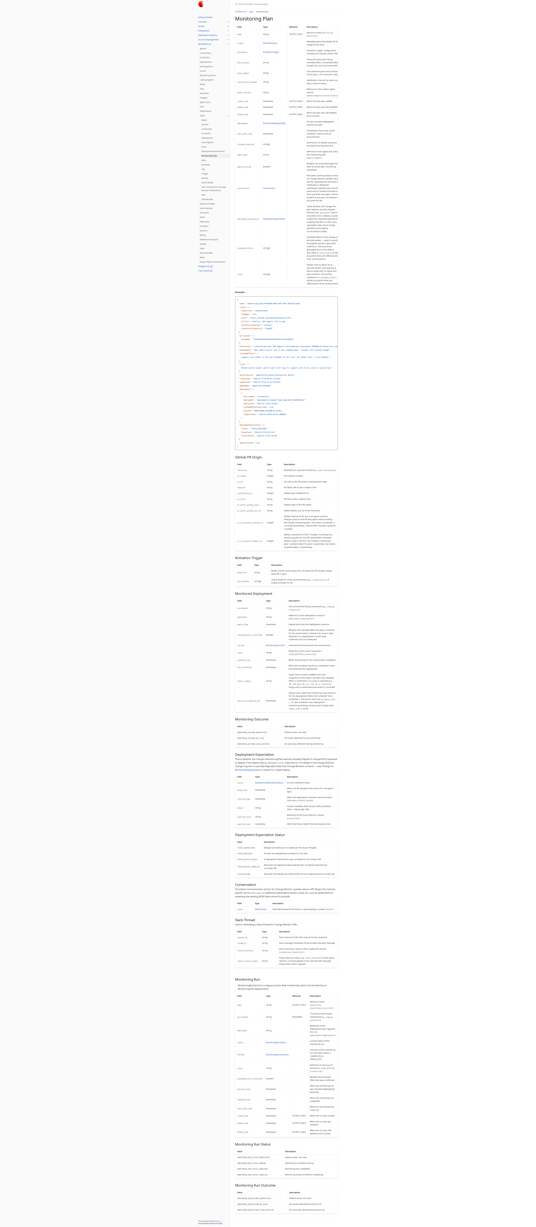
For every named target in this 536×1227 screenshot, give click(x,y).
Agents (203, 48)
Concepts (202, 21)
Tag (203, 169)
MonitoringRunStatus (276, 1042)
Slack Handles (206, 208)
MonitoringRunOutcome (277, 1054)
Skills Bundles (206, 253)
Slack (202, 248)
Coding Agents (207, 79)
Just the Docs (214, 1221)
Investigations (206, 66)
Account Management (208, 39)
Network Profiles (207, 203)
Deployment (207, 138)
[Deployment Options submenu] (228, 35)
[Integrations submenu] (228, 30)
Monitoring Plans (208, 75)
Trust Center (204, 270)
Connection (206, 129)
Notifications (205, 111)
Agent (204, 120)
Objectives (205, 221)
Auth (202, 106)
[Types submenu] (228, 115)
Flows (202, 217)
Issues (203, 71)
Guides (201, 26)
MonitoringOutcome (275, 645)
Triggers (204, 97)
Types (202, 115)
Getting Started (205, 17)
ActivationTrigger (271, 52)
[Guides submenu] (228, 26)
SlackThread (260, 909)
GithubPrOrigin (270, 43)
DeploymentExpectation (274, 218)
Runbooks (204, 93)
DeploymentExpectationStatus (269, 782)
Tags (202, 88)
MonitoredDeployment (273, 123)
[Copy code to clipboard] (335, 299)
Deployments (206, 62)
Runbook (205, 164)
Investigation (207, 142)
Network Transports (209, 239)
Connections (205, 53)
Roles (202, 257)
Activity (204, 178)
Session (205, 124)
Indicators (204, 212)
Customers (205, 57)
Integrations (204, 30)
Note (203, 160)
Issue (203, 146)
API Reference (204, 44)
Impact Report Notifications (212, 261)
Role (203, 194)
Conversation (269, 188)
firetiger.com (204, 266)
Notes (202, 84)
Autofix (203, 244)
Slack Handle (207, 182)
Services (203, 230)
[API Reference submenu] (228, 44)
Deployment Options (207, 35)
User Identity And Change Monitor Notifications (213, 189)
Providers (204, 226)
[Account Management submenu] (228, 39)
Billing (203, 235)
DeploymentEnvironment (213, 151)
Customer (205, 133)
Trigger (204, 173)
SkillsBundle (207, 199)
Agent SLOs (205, 102)
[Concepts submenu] (228, 22)
